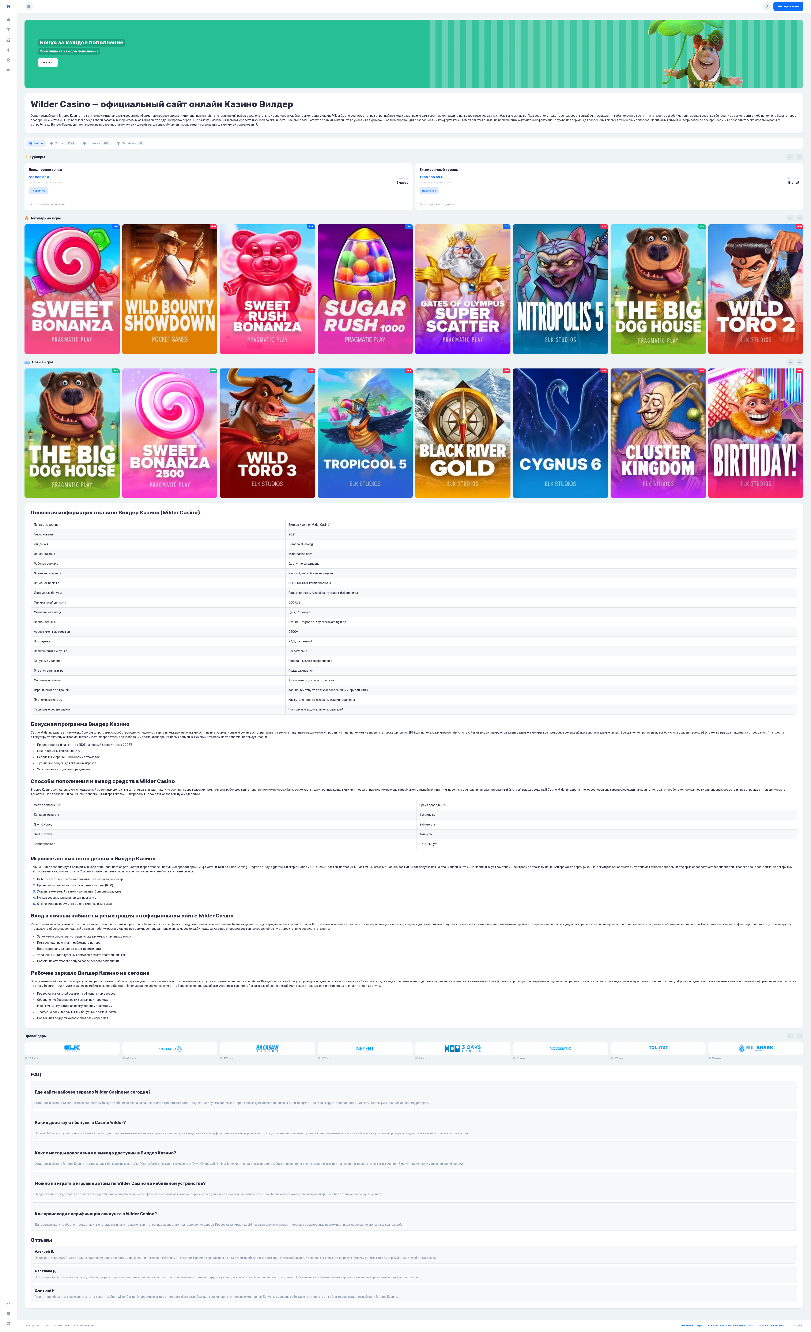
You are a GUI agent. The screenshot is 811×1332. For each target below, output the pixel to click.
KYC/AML (798, 1325)
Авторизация (788, 6)
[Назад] (790, 157)
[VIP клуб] (8, 19)
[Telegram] (8, 1313)
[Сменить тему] (766, 6)
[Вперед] (799, 157)
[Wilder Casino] (8, 6)
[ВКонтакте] (8, 1324)
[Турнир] (8, 29)
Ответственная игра (689, 1325)
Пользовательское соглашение (725, 1325)
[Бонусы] (8, 40)
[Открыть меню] (28, 6)
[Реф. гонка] (8, 50)
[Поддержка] (8, 1303)
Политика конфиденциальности (768, 1325)
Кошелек (48, 62)
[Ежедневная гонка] (8, 60)
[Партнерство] (8, 70)
